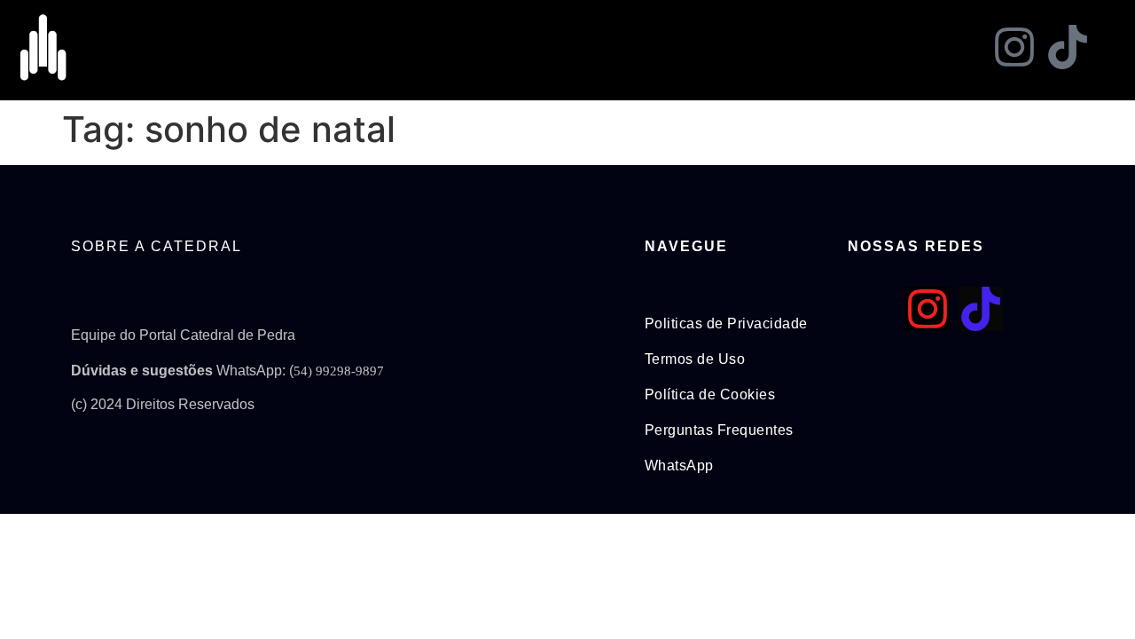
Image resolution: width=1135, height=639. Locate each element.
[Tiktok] (1067, 47)
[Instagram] (1014, 47)
